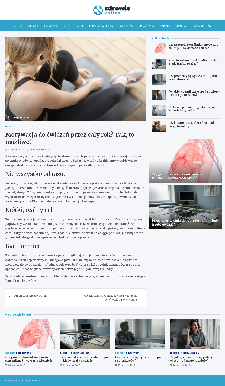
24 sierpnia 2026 (181, 365)
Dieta (66, 25)
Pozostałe (182, 25)
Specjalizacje (147, 25)
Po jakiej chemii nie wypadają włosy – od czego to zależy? (193, 93)
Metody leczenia (80, 353)
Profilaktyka (126, 25)
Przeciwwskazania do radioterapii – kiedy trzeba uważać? (193, 62)
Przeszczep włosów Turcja (30, 295)
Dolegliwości (23, 353)
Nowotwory (132, 353)
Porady (10, 126)
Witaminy (165, 25)
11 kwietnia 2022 (16, 149)
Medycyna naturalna (101, 25)
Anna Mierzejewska (40, 149)
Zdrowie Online (32, 380)
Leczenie (79, 25)
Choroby (33, 25)
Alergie (18, 25)
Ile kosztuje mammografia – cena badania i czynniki (192, 108)
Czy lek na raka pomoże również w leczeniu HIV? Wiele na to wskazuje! (110, 297)
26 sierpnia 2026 (16, 365)
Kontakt (198, 25)
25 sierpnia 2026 (71, 365)
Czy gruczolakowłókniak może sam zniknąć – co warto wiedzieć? (193, 46)
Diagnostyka (51, 25)
